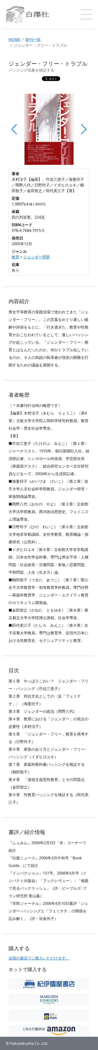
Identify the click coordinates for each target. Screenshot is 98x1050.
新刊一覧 (33, 39)
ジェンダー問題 (36, 257)
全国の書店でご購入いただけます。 (39, 958)
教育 (15, 257)
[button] (86, 14)
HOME (14, 39)
